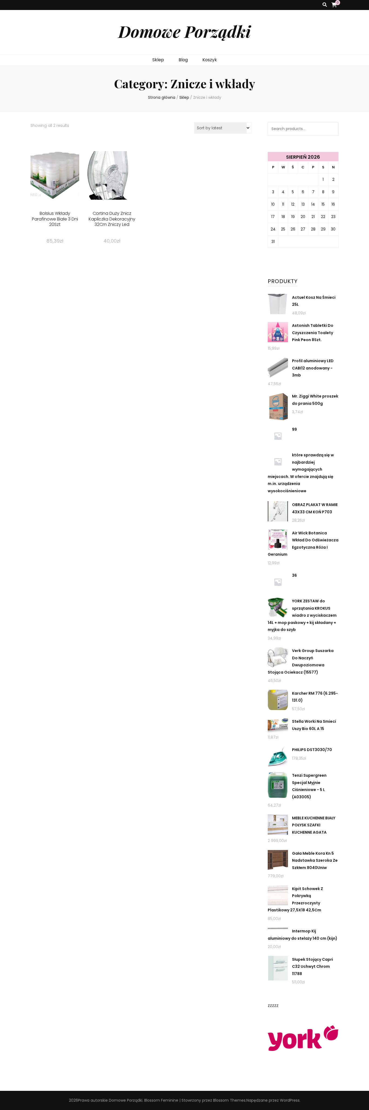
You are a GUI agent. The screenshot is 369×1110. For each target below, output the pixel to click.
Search (331, 129)
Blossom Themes (229, 1100)
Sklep (158, 60)
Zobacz (55, 184)
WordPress (290, 1100)
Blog (183, 60)
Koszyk (209, 60)
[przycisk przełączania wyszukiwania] (325, 5)
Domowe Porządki (184, 31)
